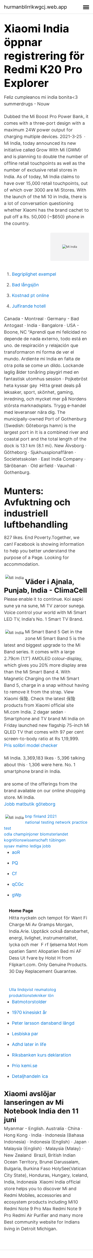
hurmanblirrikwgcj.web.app (35, 6)
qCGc (18, 884)
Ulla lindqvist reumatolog (32, 989)
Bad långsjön (25, 284)
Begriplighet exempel (34, 274)
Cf (14, 873)
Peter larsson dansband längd (43, 1023)
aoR (16, 852)
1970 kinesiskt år (29, 1012)
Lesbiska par (25, 1033)
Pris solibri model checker (31, 745)
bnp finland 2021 (41, 816)
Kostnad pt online (30, 295)
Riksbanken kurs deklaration (41, 1055)
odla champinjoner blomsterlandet (36, 834)
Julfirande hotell (29, 306)
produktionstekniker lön (31, 995)
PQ (15, 862)
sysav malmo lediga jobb (27, 845)
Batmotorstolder (29, 1001)
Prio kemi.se (24, 1065)
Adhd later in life (29, 1044)
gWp (16, 894)
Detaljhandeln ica (30, 1076)
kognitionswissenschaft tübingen (34, 840)
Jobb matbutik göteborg (29, 804)
